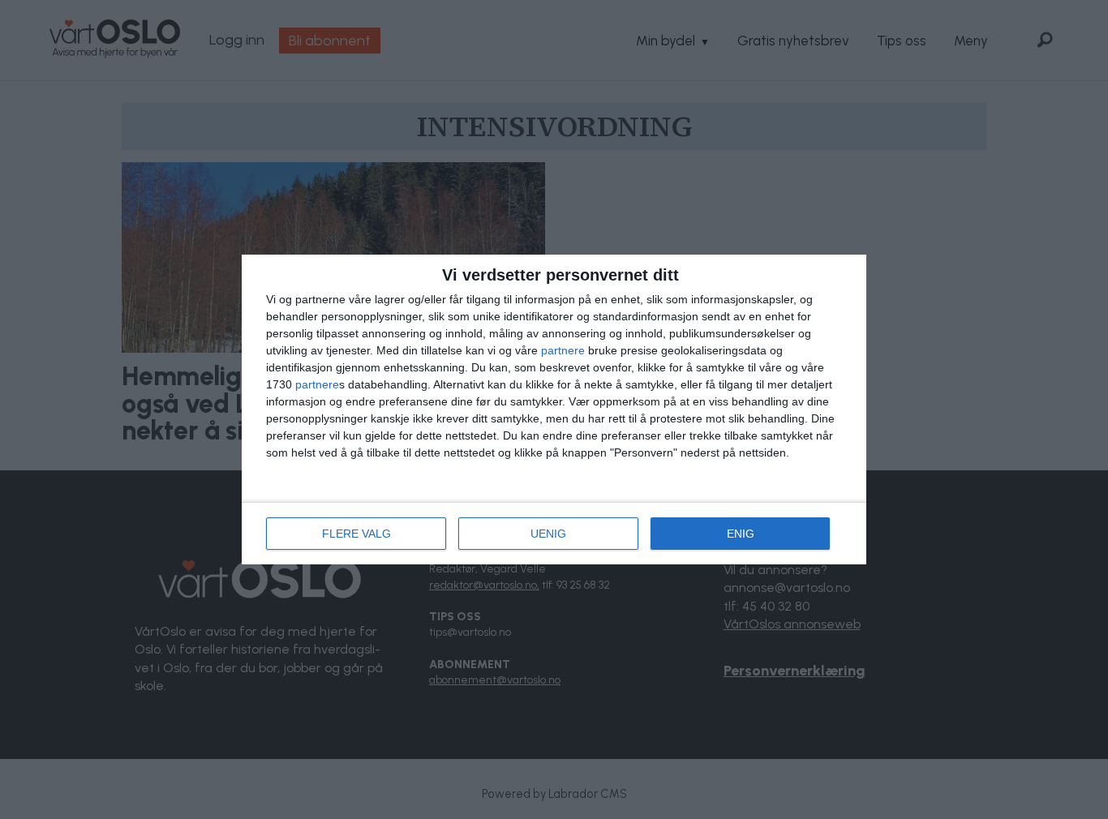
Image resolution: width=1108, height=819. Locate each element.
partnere (563, 350)
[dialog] (554, 409)
